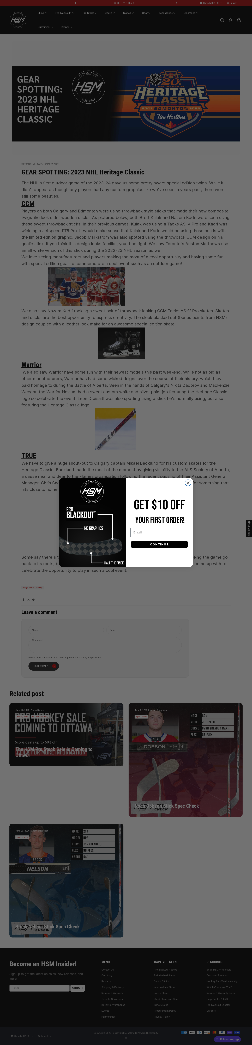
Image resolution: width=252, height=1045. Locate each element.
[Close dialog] (188, 483)
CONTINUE (159, 544)
